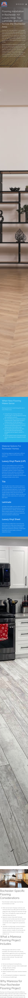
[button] (25, 4)
